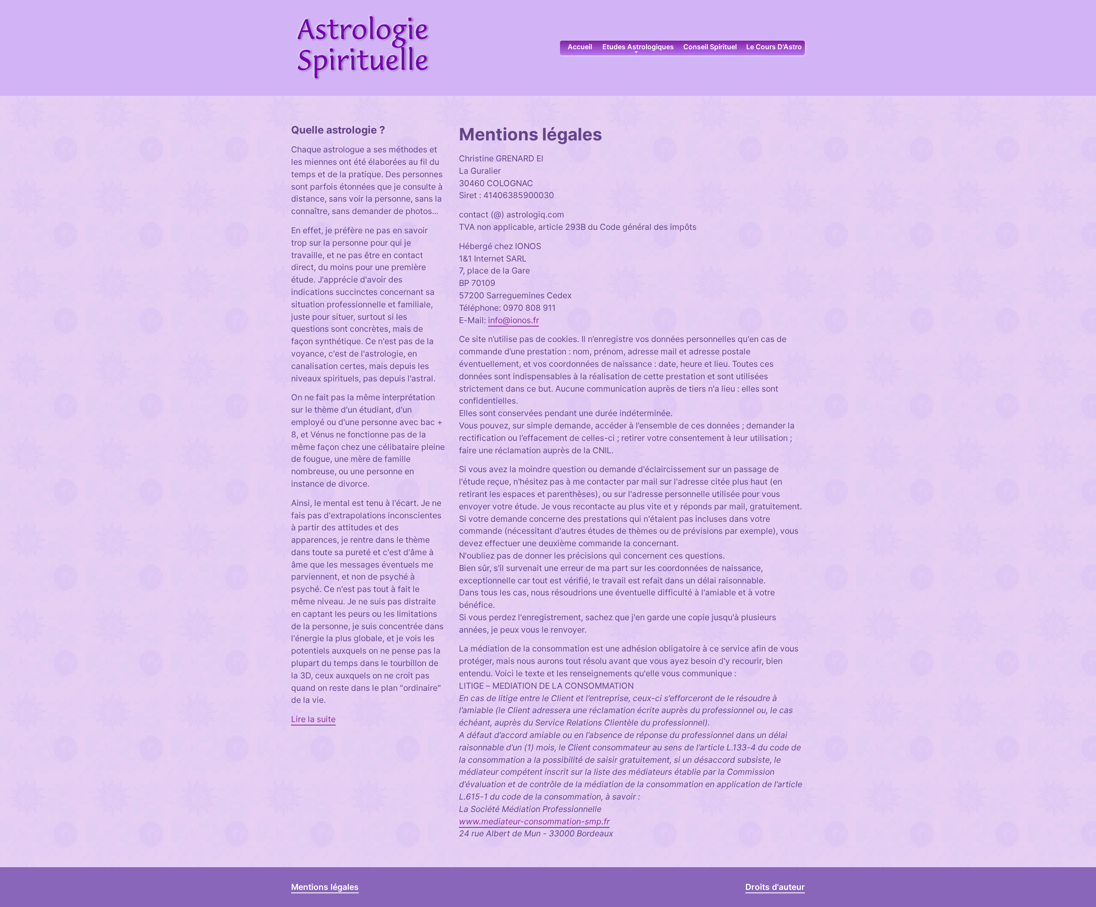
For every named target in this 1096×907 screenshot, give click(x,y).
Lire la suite (313, 719)
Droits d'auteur (775, 887)
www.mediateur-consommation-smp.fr (534, 821)
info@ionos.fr (513, 320)
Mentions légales (325, 887)
